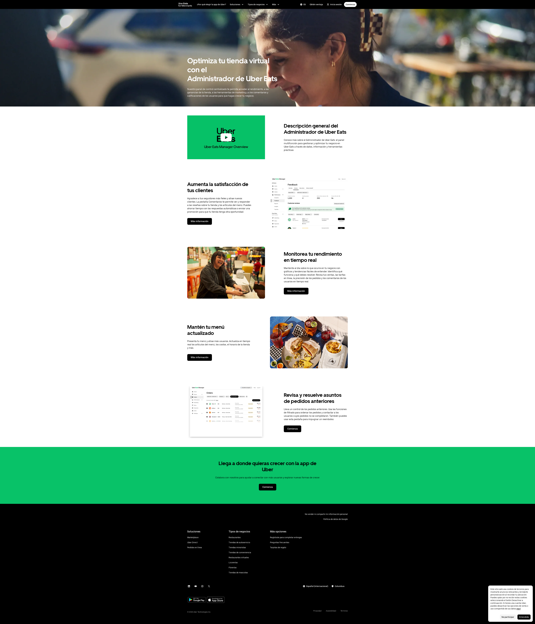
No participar (508, 617)
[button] (226, 137)
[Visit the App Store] (216, 600)
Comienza (350, 4)
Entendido (524, 617)
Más (274, 4)
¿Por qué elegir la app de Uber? (211, 4)
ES (304, 4)
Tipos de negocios (256, 4)
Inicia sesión (336, 4)
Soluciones (235, 4)
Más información (199, 221)
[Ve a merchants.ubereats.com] (185, 4)
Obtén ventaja (316, 4)
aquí (518, 609)
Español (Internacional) (317, 586)
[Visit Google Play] (197, 600)
